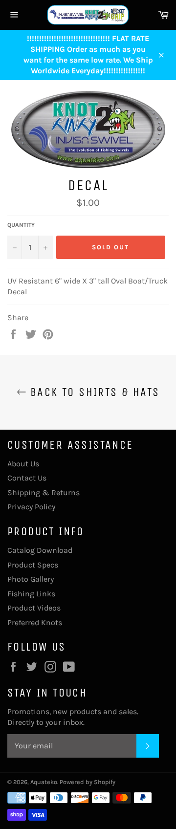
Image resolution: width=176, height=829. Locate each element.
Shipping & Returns (43, 492)
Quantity (21, 224)
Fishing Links (31, 593)
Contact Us (26, 477)
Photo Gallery (30, 579)
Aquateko (43, 781)
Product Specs (32, 564)
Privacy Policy (31, 506)
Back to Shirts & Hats (93, 392)
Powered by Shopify (87, 781)
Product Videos (34, 607)
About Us (23, 463)
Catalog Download (39, 550)
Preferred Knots (34, 622)
